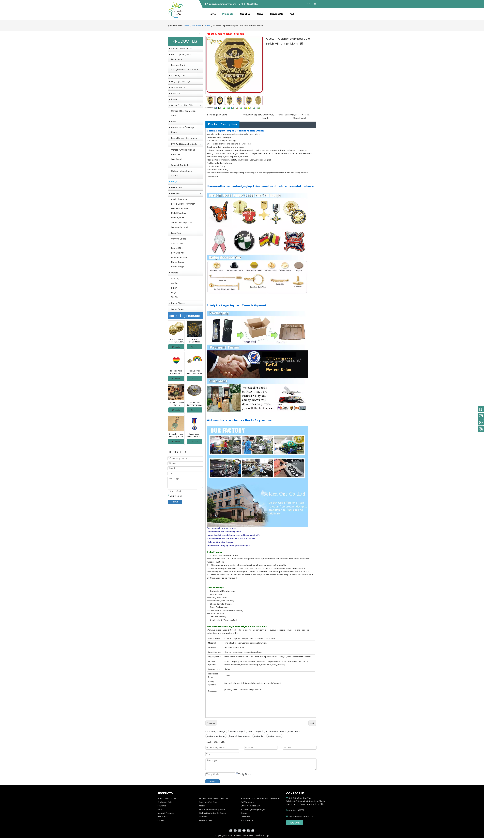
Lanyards (175, 93)
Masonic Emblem (179, 257)
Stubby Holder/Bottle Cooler (181, 173)
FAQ (292, 14)
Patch (174, 287)
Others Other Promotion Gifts (183, 113)
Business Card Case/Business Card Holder (184, 67)
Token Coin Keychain (181, 222)
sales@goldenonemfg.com (300, 816)
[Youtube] (244, 830)
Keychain (175, 193)
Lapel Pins (176, 233)
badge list (259, 736)
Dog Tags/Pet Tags (180, 81)
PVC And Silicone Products (184, 144)
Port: (209, 114)
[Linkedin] (235, 830)
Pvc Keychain (177, 217)
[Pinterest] (252, 830)
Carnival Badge (178, 238)
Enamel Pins (177, 248)
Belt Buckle (176, 187)
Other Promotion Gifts (182, 105)
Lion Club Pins (177, 252)
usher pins (293, 731)
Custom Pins (177, 243)
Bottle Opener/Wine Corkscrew (181, 57)
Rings (173, 292)
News (260, 14)
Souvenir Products (180, 165)
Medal (174, 99)
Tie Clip (174, 297)
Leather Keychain (179, 208)
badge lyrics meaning (239, 736)
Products (227, 14)
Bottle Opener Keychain (183, 203)
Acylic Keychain (179, 199)
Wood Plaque (177, 309)
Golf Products (178, 87)
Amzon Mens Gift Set (181, 48)
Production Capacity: (253, 114)
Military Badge (236, 731)
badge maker (274, 736)
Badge (174, 181)
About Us (245, 14)
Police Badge (177, 266)
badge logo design (216, 736)
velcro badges (254, 731)
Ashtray (175, 278)
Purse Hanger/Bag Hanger (184, 138)
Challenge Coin (178, 75)
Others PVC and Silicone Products (183, 152)
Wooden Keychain (180, 227)
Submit (175, 502)
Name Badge (177, 262)
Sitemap (264, 835)
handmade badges (275, 731)
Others (174, 272)
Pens (173, 121)
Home (212, 14)
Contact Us (276, 14)
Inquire (177, 347)
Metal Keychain (178, 213)
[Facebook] (230, 830)
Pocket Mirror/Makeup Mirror (182, 130)
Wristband (176, 159)
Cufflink (175, 283)
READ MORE (295, 823)
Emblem (211, 731)
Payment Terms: (285, 114)
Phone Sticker (178, 303)
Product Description (222, 124)
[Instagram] (248, 830)
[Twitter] (239, 830)
